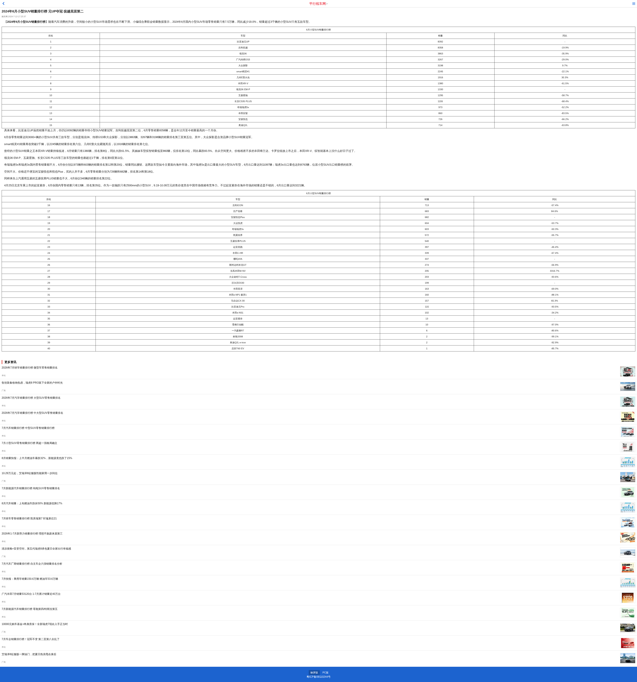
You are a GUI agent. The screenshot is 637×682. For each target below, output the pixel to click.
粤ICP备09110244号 (319, 676)
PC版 (325, 672)
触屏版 (314, 672)
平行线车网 (317, 3)
